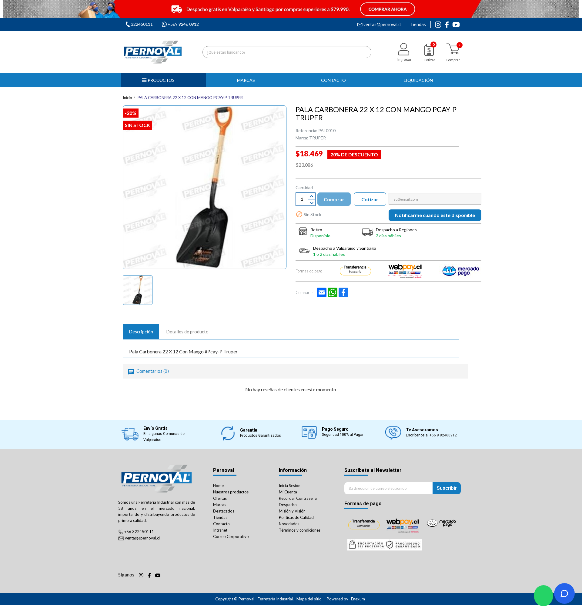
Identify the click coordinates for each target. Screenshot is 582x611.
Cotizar (369, 199)
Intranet (220, 530)
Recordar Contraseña (298, 498)
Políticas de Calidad (296, 517)
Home (218, 485)
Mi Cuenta (288, 491)
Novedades (289, 523)
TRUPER (317, 137)
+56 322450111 (139, 531)
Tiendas (418, 24)
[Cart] (453, 49)
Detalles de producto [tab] (187, 331)
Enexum (358, 598)
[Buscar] (365, 52)
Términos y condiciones (299, 530)
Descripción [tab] (141, 331)
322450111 (142, 24)
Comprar (334, 199)
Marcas (219, 504)
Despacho (288, 504)
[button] (248, 80)
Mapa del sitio (309, 598)
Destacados (223, 511)
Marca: (302, 137)
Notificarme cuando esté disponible (435, 215)
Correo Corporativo (231, 536)
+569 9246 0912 (183, 24)
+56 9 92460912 (443, 435)
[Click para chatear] (543, 595)
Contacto (221, 523)
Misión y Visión (292, 511)
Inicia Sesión (289, 485)
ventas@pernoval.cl (382, 24)
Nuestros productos (231, 491)
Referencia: (306, 130)
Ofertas (220, 498)
